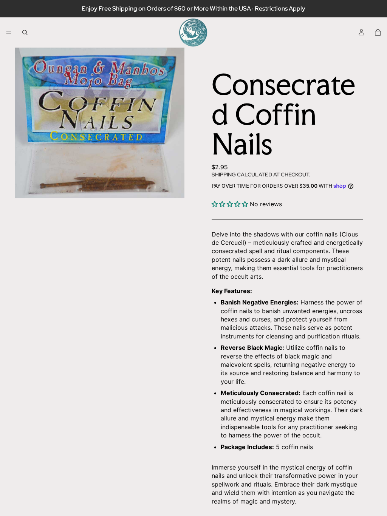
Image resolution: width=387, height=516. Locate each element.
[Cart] (378, 32)
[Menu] (8, 32)
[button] (231, 204)
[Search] (25, 32)
